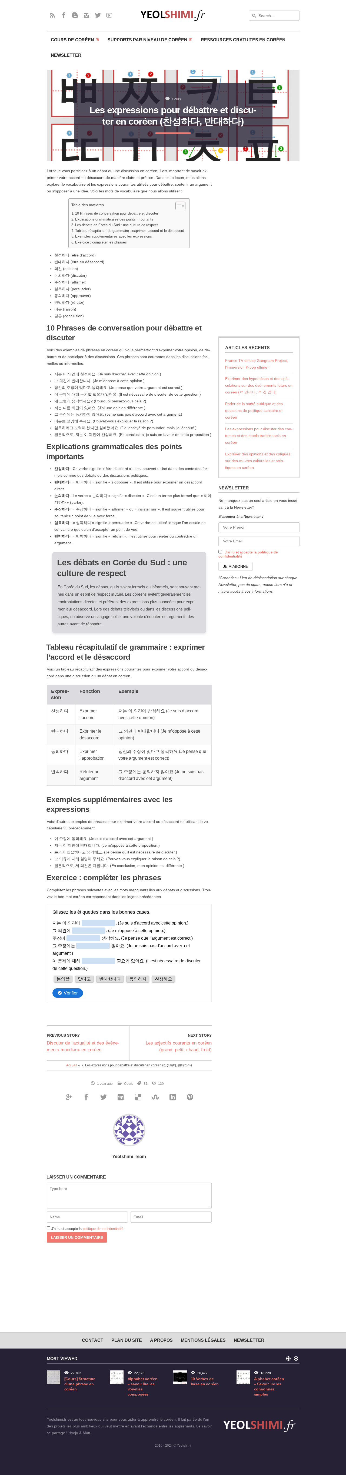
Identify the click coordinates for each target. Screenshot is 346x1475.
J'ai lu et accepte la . (87, 1229)
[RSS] (52, 15)
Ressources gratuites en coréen (243, 39)
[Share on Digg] (120, 1097)
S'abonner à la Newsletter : (240, 517)
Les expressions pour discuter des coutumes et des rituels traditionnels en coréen (258, 436)
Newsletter (66, 55)
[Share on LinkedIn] (172, 1097)
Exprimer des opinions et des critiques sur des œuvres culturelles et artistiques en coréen (257, 461)
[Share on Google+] (68, 1097)
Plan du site (126, 1340)
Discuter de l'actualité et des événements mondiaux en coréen (83, 1046)
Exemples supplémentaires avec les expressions (113, 236)
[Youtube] (109, 15)
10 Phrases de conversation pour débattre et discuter (116, 213)
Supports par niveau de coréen (147, 39)
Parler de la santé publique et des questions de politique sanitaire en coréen (254, 410)
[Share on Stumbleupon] (155, 1097)
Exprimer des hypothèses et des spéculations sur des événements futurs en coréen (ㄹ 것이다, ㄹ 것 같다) (258, 385)
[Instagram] (86, 15)
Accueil (71, 1065)
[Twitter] (98, 15)
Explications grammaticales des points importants (114, 219)
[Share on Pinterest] (189, 1097)
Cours (176, 99)
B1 (146, 1084)
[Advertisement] (259, 249)
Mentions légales (203, 1340)
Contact (92, 1340)
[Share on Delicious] (138, 1097)
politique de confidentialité (103, 1229)
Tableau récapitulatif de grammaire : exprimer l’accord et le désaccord (129, 231)
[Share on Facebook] (86, 1097)
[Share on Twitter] (103, 1097)
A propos (161, 1340)
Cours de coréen (72, 39)
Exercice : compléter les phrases (101, 242)
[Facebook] (63, 15)
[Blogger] (75, 15)
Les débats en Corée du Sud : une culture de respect (116, 225)
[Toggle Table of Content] (177, 206)
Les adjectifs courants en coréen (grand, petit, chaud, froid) (179, 1046)
